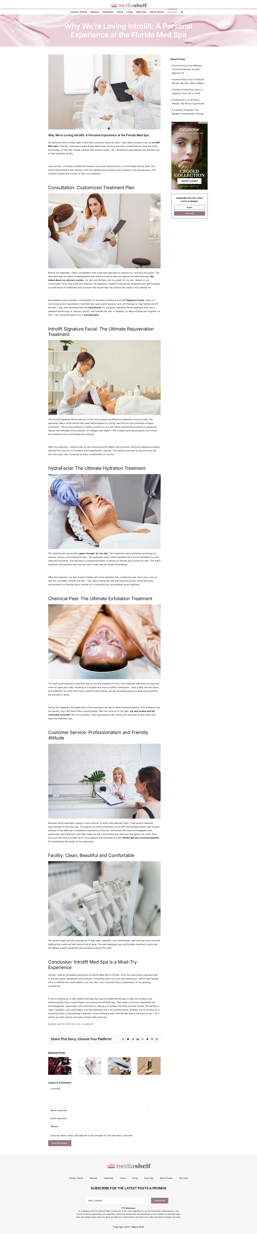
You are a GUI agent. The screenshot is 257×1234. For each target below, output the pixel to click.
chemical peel (91, 315)
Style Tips (148, 1178)
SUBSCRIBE (189, 213)
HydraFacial (94, 307)
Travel (122, 1178)
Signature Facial (135, 300)
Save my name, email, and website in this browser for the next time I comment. (92, 1135)
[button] (182, 11)
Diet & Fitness (166, 1178)
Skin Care (76, 1024)
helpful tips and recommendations (140, 837)
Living (135, 1178)
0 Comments (87, 1024)
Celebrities (108, 1178)
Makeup (93, 1178)
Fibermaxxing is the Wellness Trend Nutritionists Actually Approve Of (187, 69)
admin (53, 1024)
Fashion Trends (76, 1178)
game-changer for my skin (93, 553)
